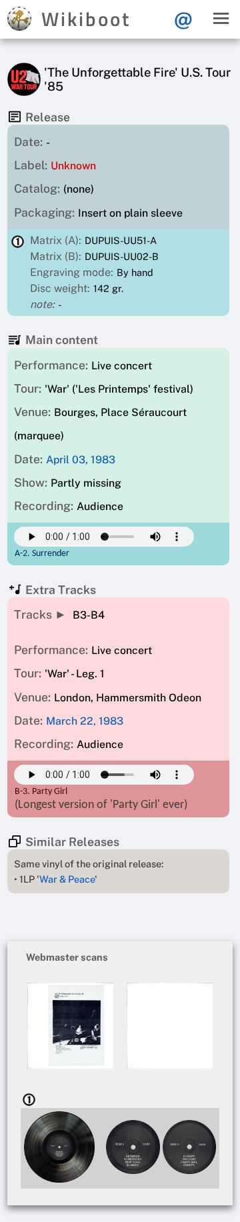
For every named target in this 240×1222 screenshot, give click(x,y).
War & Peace (67, 879)
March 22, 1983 (84, 721)
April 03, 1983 (80, 459)
